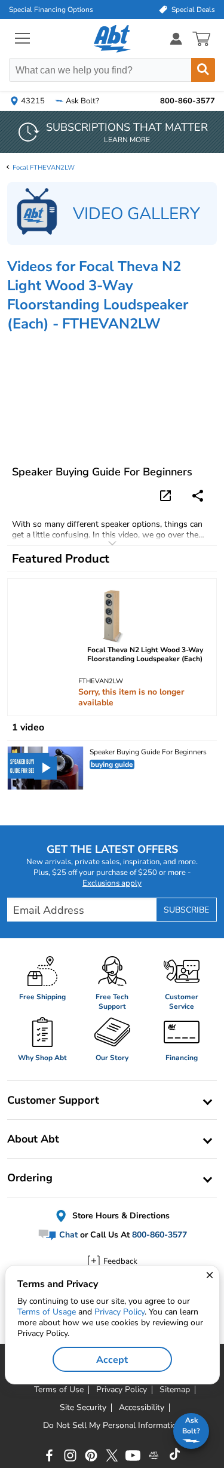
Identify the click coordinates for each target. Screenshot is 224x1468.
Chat (67, 1235)
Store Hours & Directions (120, 1215)
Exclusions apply (112, 883)
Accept (112, 1359)
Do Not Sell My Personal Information (112, 1425)
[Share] (197, 495)
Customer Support (53, 1100)
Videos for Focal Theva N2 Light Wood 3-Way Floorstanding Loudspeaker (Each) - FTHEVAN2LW (97, 295)
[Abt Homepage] (112, 39)
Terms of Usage (46, 1311)
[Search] (203, 70)
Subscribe (186, 910)
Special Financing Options (51, 9)
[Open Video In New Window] (167, 495)
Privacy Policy (119, 1311)
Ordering (30, 1178)
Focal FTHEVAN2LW (44, 167)
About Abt (33, 1139)
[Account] (176, 38)
